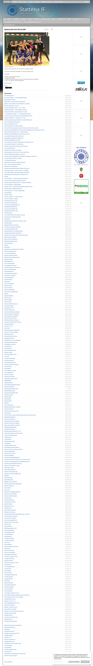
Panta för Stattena (8, 299)
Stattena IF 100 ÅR (8, 194)
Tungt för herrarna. (8, 497)
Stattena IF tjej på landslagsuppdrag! (12, 457)
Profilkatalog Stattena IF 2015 (10, 528)
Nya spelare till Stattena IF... (10, 627)
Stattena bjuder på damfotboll (10, 273)
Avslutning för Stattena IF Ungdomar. (12, 311)
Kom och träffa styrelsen (9, 263)
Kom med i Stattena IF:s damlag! (11, 198)
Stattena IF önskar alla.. (9, 485)
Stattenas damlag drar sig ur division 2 (12, 267)
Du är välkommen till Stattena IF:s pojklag (13, 158)
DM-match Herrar (7, 564)
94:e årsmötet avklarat (9, 305)
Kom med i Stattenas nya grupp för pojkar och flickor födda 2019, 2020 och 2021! (21, 128)
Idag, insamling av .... (8, 544)
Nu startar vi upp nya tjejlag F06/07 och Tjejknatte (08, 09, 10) (17, 461)
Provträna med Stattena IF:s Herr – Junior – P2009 (14, 107)
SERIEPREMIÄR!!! (7, 380)
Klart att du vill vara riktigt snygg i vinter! (12, 216)
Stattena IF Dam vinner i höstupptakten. (12, 340)
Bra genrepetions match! (9, 532)
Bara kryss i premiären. (9, 374)
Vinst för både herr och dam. (10, 370)
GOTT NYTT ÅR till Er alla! (9, 309)
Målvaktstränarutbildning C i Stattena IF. (12, 407)
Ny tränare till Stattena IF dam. (10, 354)
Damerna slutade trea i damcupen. (11, 320)
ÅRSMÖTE (6, 402)
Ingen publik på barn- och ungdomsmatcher (13, 231)
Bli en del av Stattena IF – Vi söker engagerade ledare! (15, 97)
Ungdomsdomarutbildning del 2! (11, 392)
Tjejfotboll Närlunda (8, 382)
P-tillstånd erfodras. (8, 615)
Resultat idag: (7, 580)
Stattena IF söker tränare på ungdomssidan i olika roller (15, 146)
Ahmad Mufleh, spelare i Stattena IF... (12, 447)
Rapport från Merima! (8, 582)
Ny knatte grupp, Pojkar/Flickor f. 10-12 (12, 431)
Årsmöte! (6, 245)
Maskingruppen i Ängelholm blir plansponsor (13, 138)
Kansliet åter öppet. (8, 477)
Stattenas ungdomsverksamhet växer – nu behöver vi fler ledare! (17, 182)
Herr (24, 1)
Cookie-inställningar (8, 661)
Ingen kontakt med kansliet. (10, 510)
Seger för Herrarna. (8, 504)
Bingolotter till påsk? (8, 560)
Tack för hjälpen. (7, 570)
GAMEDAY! (6, 475)
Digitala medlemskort (8, 295)
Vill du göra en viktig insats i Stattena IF (12, 227)
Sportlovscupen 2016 (8, 404)
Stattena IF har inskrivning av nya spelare (12, 150)
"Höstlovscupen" (7, 439)
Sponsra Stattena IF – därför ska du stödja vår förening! (16, 178)
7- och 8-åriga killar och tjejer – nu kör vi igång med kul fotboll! (17, 113)
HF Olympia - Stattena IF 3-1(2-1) (11, 556)
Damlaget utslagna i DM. (9, 641)
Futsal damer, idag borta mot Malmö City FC (13, 433)
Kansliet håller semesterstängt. (10, 342)
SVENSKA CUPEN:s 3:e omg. (10, 445)
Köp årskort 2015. (8, 508)
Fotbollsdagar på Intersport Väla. (11, 388)
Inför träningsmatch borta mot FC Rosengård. (13, 597)
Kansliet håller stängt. (8, 479)
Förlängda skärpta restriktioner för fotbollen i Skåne (15, 221)
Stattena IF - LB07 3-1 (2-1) (9, 601)
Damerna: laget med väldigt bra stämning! (13, 188)
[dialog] (72, 658)
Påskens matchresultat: (9, 386)
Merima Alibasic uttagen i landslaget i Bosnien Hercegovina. (16, 595)
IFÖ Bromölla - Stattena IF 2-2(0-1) (11, 562)
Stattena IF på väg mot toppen (10, 655)
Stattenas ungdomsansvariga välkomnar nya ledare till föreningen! (18, 119)
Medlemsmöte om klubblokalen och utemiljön (14, 249)
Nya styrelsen (7, 281)
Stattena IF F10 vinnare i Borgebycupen (12, 473)
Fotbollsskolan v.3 (8, 346)
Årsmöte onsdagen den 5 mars (10, 123)
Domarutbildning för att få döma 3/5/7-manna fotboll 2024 (16, 152)
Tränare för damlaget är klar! (10, 251)
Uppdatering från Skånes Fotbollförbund (13, 233)
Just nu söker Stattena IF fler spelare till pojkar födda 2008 (16, 172)
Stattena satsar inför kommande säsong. (13, 625)
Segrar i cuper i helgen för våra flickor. (12, 425)
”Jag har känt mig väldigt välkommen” (12, 204)
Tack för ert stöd (7, 651)
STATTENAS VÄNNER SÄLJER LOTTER (12, 140)
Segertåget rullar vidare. (9, 338)
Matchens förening (8, 259)
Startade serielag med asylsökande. (11, 330)
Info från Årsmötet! (8, 590)
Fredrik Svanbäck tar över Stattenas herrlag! (13, 125)
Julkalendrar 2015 (8, 437)
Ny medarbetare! (7, 647)
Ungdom (14, 1)
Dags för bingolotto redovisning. (11, 546)
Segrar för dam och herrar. (9, 453)
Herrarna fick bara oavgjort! (10, 518)
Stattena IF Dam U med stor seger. (11, 522)
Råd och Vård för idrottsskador (10, 239)
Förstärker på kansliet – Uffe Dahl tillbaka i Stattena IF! (15, 109)
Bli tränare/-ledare (8, 223)
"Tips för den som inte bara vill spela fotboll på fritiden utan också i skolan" (20, 415)
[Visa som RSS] (51, 29)
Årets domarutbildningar (9, 289)
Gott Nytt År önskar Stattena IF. (10, 621)
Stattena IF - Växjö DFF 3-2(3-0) (10, 607)
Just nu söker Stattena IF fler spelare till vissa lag (14, 214)
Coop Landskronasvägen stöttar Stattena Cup (14, 136)
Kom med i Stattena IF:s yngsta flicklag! (12, 184)
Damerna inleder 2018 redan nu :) (11, 303)
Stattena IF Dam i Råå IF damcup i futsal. (12, 322)
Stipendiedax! (7, 218)
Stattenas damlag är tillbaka (10, 237)
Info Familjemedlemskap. (9, 566)
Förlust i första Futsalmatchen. (10, 435)
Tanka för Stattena (8, 279)
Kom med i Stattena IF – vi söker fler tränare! (13, 196)
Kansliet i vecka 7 (8, 297)
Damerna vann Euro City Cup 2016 (15, 29)
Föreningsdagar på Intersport (10, 265)
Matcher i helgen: (7, 396)
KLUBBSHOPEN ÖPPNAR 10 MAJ (11, 210)
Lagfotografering (8, 536)
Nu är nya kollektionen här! (9, 148)
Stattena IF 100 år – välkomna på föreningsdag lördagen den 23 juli (18, 186)
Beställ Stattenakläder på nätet (10, 241)
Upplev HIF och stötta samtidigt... (11, 332)
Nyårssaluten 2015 (8, 619)
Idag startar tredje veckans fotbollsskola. (13, 483)
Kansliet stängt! (7, 398)
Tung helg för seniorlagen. (9, 358)
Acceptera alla (85, 661)
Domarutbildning (7, 192)
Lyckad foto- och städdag (9, 275)
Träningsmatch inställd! (9, 558)
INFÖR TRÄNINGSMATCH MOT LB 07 (12, 603)
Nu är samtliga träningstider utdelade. (12, 384)
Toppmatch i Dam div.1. (9, 506)
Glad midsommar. (8, 348)
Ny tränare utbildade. (8, 534)
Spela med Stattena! (8, 243)
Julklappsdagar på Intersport (10, 427)
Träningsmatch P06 (8, 578)
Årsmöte (6, 176)
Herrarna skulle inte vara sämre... (11, 336)
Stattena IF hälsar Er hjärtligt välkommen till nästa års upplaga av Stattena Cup (20, 156)
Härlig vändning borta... (9, 334)
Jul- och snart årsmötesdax (10, 253)
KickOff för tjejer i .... (8, 572)
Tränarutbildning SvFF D (9, 95)
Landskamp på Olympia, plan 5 (10, 378)
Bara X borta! (7, 489)
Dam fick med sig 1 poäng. (10, 502)
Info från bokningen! (8, 576)
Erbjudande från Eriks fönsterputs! (11, 225)
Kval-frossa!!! (7, 328)
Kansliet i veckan (7, 301)
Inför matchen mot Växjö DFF (10, 609)
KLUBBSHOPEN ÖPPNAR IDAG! (10, 206)
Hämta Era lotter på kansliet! (10, 613)
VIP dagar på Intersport (9, 540)
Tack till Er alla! (7, 524)
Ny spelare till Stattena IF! (9, 605)
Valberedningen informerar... (10, 599)
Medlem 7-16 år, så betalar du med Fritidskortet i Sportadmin (17, 103)
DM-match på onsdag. (9, 360)
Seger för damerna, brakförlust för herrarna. (13, 449)
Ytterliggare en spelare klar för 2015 (11, 633)
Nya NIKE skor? (7, 548)
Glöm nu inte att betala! (9, 283)
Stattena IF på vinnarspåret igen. (11, 471)
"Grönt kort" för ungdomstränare (11, 291)
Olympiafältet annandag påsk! (10, 554)
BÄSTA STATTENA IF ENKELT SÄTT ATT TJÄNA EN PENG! (16, 132)
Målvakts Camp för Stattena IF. (10, 481)
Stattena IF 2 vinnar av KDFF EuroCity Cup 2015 (14, 611)
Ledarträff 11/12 (7, 637)
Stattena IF (8, 1)
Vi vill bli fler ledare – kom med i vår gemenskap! (14, 190)
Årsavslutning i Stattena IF (9, 429)
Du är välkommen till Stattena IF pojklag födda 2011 (15, 180)
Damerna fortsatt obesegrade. (10, 495)
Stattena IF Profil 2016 (8, 409)
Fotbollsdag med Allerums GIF (10, 574)
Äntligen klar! (7, 629)
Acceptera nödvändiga (74, 661)
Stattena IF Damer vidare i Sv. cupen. (11, 465)
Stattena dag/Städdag (9, 530)
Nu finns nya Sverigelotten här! (10, 520)
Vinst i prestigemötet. (8, 372)
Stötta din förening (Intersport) (10, 202)
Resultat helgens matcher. (9, 390)
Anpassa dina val (58, 661)
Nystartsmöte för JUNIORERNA (10, 166)
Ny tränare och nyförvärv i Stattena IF (12, 423)
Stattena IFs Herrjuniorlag (9, 419)
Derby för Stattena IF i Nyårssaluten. (11, 314)
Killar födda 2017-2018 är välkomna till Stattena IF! (14, 101)
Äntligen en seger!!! (8, 352)
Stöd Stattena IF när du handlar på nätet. (12, 643)
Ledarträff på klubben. (9, 324)
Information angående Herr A (10, 649)
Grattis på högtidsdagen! (9, 451)
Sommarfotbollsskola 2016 (10, 350)
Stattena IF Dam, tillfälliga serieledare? (12, 491)
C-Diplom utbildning (8, 588)
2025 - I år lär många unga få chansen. (12, 121)
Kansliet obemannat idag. (9, 441)
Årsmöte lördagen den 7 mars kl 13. (11, 105)
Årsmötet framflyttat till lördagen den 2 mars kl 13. (14, 154)
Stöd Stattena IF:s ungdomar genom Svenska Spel (14, 653)
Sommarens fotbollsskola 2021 (11, 208)
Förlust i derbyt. (7, 487)
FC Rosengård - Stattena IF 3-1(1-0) (11, 593)
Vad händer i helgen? (8, 394)
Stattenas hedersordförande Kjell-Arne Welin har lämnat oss (16, 168)
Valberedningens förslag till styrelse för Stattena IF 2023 (16, 174)
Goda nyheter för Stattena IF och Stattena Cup (13, 144)
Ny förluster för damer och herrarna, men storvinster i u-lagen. (17, 459)
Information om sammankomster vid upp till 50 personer (16, 235)
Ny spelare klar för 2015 (9, 631)
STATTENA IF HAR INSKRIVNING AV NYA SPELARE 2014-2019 (17, 134)
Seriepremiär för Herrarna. (9, 376)
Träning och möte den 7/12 (10, 639)
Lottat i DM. (6, 356)
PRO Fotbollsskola (8, 212)
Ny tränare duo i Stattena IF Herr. (11, 617)
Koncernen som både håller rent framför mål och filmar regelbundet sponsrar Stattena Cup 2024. (24, 130)
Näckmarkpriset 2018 (8, 271)
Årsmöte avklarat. (8, 400)
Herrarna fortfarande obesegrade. (11, 364)
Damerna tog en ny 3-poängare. (11, 516)
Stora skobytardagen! (8, 277)
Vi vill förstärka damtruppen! (10, 160)
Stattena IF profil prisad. (9, 550)
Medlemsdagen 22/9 (8, 261)
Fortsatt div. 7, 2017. (8, 326)
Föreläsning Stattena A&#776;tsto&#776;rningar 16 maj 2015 (17, 514)
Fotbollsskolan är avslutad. (10, 344)
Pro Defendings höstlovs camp (10, 200)
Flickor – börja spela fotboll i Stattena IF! (12, 164)
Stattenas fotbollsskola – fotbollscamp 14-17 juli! (14, 117)
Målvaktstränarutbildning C (10, 417)
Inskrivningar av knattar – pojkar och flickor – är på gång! (16, 170)
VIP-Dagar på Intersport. (9, 538)
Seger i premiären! (8, 526)
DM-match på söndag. (9, 586)
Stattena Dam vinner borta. (9, 512)
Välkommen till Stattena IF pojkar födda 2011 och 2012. (15, 111)
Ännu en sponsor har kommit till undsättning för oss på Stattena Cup (18, 142)
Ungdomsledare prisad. (9, 500)
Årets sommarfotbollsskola (10, 269)
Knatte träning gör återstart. (10, 469)
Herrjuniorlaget (7, 413)
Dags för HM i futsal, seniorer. (10, 318)
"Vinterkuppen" (7, 443)
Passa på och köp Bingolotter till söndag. (13, 463)
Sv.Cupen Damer (7, 568)
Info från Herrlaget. (8, 645)
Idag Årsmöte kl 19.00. (9, 307)
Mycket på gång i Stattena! (9, 99)
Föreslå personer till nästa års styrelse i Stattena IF (14, 162)
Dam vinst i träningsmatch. (9, 552)
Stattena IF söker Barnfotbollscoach (11, 257)
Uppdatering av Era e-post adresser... (12, 421)
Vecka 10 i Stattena (8, 287)
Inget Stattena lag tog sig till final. (11, 316)
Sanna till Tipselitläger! (9, 455)
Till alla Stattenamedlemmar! (10, 584)
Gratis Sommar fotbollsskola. (10, 493)
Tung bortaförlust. (8, 366)
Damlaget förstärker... (8, 635)
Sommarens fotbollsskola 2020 (11, 229)
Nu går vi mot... (7, 542)
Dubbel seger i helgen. (9, 467)
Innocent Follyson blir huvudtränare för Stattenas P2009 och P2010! (18, 115)
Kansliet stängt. (7, 368)
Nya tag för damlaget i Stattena (10, 255)
